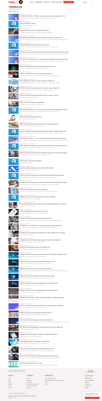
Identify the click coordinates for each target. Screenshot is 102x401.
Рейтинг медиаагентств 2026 (50, 378)
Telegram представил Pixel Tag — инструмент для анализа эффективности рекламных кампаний (43, 109)
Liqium (15, 397)
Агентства (21, 72)
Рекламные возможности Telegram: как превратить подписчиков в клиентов (38, 334)
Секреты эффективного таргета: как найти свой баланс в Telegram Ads (37, 81)
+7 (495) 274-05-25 (90, 371)
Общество (10, 387)
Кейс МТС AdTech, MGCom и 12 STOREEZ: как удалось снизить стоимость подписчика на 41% (42, 16)
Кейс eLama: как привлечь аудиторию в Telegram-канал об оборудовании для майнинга (41, 305)
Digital (9, 378)
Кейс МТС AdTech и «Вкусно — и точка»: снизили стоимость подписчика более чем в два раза (42, 138)
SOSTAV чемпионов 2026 (31, 385)
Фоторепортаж (29, 382)
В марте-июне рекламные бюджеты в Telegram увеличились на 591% (36, 348)
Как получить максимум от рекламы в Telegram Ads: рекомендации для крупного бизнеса (41, 175)
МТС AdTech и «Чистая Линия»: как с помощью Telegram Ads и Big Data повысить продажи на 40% (43, 59)
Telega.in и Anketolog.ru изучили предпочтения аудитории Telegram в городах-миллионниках (42, 131)
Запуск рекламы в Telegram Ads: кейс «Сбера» (30, 363)
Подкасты (47, 382)
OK (92, 397)
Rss (26, 393)
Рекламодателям (15, 393)
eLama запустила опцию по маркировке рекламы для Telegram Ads (36, 320)
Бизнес (9, 385)
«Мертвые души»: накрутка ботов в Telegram (30, 160)
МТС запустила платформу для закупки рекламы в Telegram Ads (35, 218)
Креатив (10, 382)
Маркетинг (21, 231)
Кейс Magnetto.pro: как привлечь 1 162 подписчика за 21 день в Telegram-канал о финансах (42, 232)
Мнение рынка (29, 380)
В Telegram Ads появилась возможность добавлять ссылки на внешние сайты (38, 283)
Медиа (9, 380)
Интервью (28, 378)
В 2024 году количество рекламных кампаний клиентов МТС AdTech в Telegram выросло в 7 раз (43, 145)
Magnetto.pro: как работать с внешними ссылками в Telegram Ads (35, 268)
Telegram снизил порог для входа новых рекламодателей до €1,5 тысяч (37, 261)
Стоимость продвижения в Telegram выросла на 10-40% (33, 211)
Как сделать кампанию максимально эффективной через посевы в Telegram (38, 290)
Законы (21, 21)
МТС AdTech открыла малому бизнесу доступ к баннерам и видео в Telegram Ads (39, 88)
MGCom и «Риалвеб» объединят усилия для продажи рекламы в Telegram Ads (38, 356)
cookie (94, 393)
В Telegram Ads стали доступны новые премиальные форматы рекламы (37, 196)
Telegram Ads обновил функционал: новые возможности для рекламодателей (38, 124)
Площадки (21, 14)
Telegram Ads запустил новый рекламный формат (31, 102)
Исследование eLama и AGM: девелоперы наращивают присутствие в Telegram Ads (40, 240)
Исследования (22, 129)
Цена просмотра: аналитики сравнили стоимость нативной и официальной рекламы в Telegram (43, 182)
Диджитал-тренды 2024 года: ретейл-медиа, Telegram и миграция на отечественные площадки (43, 152)
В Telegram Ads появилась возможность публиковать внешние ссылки (36, 276)
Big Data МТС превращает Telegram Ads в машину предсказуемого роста (37, 66)
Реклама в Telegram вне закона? (27, 23)
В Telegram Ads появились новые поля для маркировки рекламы (35, 312)
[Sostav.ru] (12, 2)
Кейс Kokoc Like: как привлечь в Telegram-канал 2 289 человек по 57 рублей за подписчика (41, 297)
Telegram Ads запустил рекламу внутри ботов (30, 116)
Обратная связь (22, 393)
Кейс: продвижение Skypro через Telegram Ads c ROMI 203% (34, 341)
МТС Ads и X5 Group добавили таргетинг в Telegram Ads (33, 189)
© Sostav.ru (10, 395)
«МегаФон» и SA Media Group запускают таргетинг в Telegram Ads (35, 73)
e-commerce (21, 318)
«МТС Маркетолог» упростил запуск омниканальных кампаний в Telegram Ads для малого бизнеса (44, 52)
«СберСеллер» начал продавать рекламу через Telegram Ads (34, 247)
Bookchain (29, 387)
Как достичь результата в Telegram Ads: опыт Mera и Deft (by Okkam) (36, 168)
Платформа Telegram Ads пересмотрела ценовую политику (34, 45)
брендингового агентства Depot (30, 395)
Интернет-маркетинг (23, 36)
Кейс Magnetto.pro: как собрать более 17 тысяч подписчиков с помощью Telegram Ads (40, 225)
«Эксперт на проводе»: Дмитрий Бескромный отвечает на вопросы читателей (38, 95)
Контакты (10, 393)
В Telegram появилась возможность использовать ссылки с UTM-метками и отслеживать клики (43, 254)
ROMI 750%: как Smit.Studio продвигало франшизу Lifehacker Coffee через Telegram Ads (41, 327)
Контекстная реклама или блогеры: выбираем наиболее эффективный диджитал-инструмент (43, 204)
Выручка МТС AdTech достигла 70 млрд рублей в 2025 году (34, 30)
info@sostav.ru (91, 370)
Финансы (21, 28)
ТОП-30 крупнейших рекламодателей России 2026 (54, 380)
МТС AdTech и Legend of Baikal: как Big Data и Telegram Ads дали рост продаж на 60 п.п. (41, 37)
